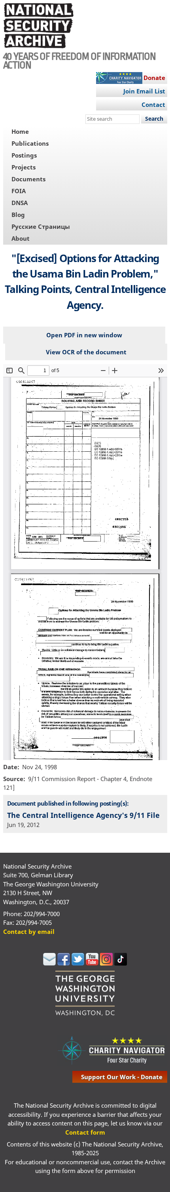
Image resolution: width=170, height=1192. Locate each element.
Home (20, 131)
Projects (23, 167)
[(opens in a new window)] (49, 963)
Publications (30, 143)
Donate (154, 78)
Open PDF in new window (84, 335)
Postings (24, 155)
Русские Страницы (40, 226)
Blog (18, 215)
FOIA (18, 191)
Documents (28, 179)
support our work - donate (121, 1077)
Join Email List (144, 91)
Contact (153, 104)
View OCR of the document (86, 352)
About (20, 238)
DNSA (19, 203)
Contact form (85, 1132)
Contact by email (29, 931)
